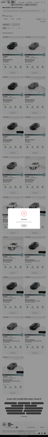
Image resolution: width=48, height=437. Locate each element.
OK (24, 225)
